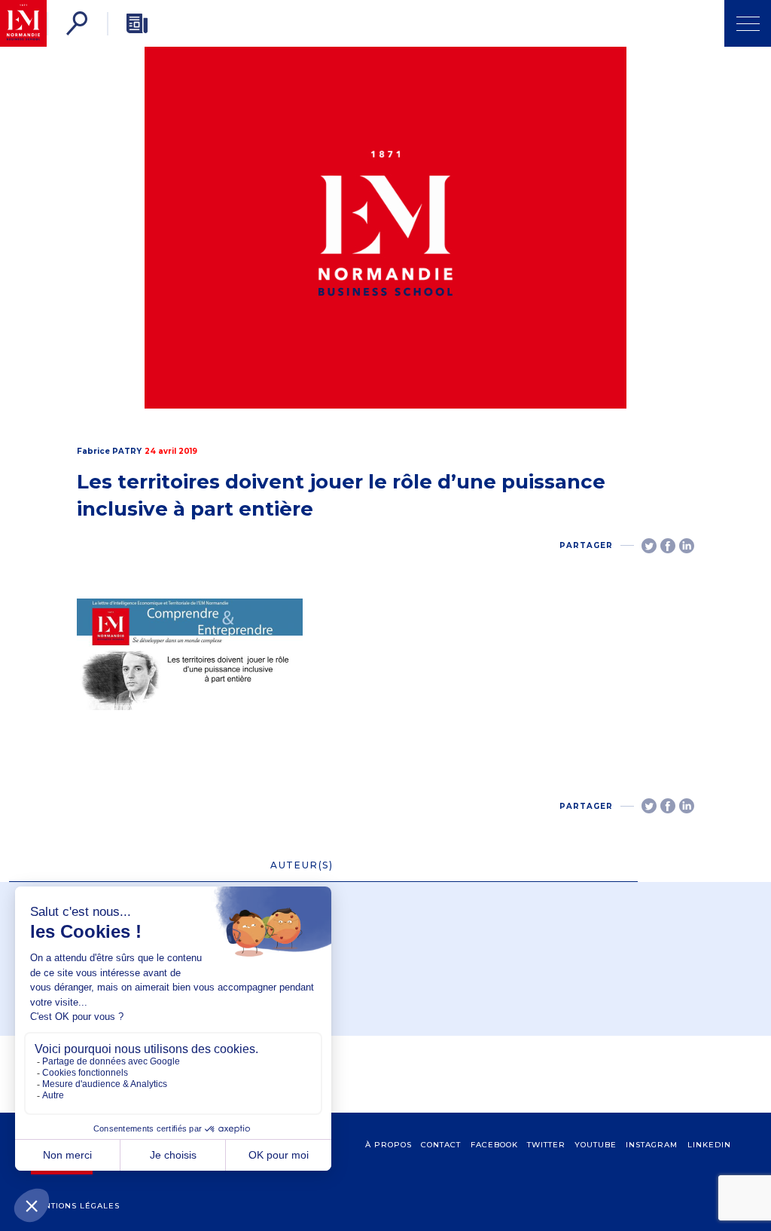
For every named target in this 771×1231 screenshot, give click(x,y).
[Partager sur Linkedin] (686, 545)
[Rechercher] (77, 23)
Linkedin (709, 1145)
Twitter (546, 1145)
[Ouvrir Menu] (747, 23)
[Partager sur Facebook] (667, 545)
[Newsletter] (137, 23)
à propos (388, 1145)
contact (441, 1145)
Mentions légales (75, 1206)
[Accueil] (23, 23)
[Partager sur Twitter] (649, 545)
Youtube (595, 1145)
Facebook (494, 1145)
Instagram (652, 1145)
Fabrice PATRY (109, 451)
